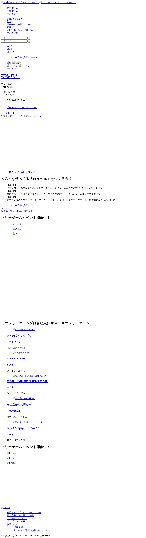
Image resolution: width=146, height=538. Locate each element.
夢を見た (10, 76)
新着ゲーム (12, 8)
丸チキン (11, 387)
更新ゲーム (12, 11)
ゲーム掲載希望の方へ (18, 527)
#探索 (10, 49)
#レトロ (11, 52)
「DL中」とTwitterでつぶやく (22, 107)
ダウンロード (8, 113)
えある (10, 364)
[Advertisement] (22, 135)
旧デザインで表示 (16, 521)
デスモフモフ (14, 342)
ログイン (35, 57)
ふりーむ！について (17, 518)
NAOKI (11, 434)
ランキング (12, 14)
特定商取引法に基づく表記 (20, 515)
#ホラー (11, 46)
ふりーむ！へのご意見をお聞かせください (28, 530)
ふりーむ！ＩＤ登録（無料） (16, 57)
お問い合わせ (14, 524)
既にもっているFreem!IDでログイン (19, 211)
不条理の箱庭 (14, 411)
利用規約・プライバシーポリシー (24, 512)
